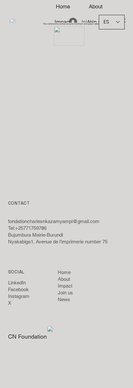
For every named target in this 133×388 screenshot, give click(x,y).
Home (64, 272)
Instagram (18, 296)
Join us (65, 292)
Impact (65, 286)
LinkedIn (17, 282)
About (64, 279)
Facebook (18, 289)
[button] (73, 38)
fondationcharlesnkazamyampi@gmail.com (53, 221)
